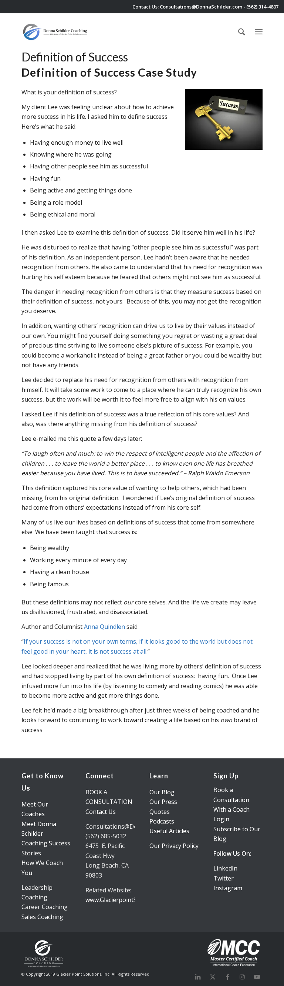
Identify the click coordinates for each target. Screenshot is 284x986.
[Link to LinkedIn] (197, 976)
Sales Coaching (42, 917)
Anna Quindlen (104, 627)
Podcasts (161, 821)
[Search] (241, 31)
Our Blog (162, 792)
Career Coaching (44, 907)
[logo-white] (55, 32)
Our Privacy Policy (174, 846)
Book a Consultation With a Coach (231, 800)
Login (221, 819)
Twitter (223, 878)
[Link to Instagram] (242, 976)
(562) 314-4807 (262, 6)
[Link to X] (212, 976)
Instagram (227, 888)
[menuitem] (241, 31)
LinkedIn (225, 868)
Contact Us (100, 812)
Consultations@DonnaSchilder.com (201, 6)
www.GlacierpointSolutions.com (128, 900)
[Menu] (259, 31)
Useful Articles (169, 831)
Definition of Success (74, 57)
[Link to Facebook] (227, 976)
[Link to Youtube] (257, 976)
